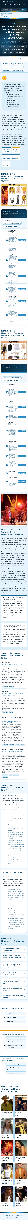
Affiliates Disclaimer (17, 1215)
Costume (7, 2)
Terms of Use (17, 1217)
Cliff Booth (17, 744)
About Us (8, 1215)
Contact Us (10, 1217)
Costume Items (7, 63)
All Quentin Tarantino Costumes (13, 70)
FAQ (21, 67)
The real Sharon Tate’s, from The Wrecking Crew (14, 1046)
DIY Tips (15, 67)
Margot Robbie (20, 52)
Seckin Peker (5, 16)
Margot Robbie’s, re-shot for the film (15, 1038)
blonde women (12, 46)
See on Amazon (21, 240)
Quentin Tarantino (17, 49)
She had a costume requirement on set (15, 1068)
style (4, 52)
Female (7, 4)
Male (11, 4)
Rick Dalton (11, 744)
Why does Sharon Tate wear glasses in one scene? (14, 989)
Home (3, 58)
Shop (24, 4)
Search (24, 9)
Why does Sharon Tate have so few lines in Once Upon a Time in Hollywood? (14, 965)
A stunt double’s (11, 1041)
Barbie (10, 775)
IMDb (3, 136)
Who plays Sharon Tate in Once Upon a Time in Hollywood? (14, 973)
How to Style (18, 63)
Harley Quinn (16, 775)
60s (4, 46)
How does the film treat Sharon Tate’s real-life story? (14, 996)
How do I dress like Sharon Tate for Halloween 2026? (14, 949)
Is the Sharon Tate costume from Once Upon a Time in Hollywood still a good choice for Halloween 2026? (14, 957)
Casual (7, 49)
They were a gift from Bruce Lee (14, 1073)
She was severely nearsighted (14, 1064)
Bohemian (22, 46)
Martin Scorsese (11, 1013)
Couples (19, 4)
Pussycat (11, 712)
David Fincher (10, 1021)
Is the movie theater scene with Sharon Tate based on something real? (14, 981)
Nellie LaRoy (5, 777)
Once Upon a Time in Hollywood (16, 58)
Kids (15, 4)
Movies (7, 58)
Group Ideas (6, 67)
